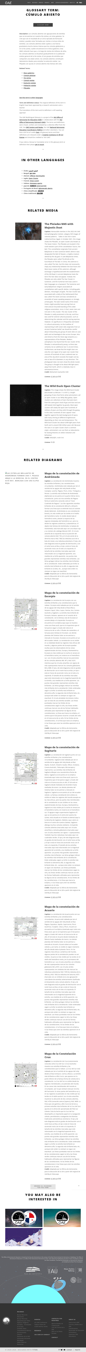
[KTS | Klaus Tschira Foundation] (70, 1270)
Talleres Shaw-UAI (40, 1324)
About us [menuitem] (72, 2)
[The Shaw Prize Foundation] (73, 1280)
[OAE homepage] (8, 2)
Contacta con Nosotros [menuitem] (61, 2)
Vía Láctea (27, 78)
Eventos (37, 1319)
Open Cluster (33, 178)
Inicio (29, 2)
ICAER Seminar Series (41, 1326)
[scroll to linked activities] (78, 1185)
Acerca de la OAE (74, 1322)
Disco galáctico (29, 73)
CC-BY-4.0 (54, 377)
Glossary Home (43, 25)
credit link (60, 438)
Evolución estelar (30, 83)
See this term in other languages (31, 98)
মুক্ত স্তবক (32, 173)
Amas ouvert (34, 181)
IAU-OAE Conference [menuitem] (40, 1322)
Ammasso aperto (36, 183)
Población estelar (30, 86)
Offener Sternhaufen (37, 176)
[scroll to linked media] (43, 149)
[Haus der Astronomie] (30, 1270)
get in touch (39, 145)
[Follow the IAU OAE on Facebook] (59, 1350)
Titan (35, 1350)
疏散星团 (41, 191)
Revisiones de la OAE (23, 1336)
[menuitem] (34, 2)
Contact (55, 1337)
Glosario (19, 1334)
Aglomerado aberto (45, 188)
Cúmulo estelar (29, 80)
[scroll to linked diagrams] (43, 449)
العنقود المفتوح (33, 171)
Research (47, 2)
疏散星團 (40, 193)
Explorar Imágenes (23, 1322)
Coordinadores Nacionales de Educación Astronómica (76, 1330)
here (37, 132)
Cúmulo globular (30, 76)
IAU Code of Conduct (42, 1334)
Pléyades (27, 88)
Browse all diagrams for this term (43, 1186)
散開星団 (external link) (38, 186)
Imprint (77, 1350)
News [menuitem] (52, 2)
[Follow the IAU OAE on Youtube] (81, 2)
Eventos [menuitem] (41, 2)
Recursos (34, 2)
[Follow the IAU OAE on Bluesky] (61, 1350)
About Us (72, 1319)
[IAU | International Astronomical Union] (50, 1270)
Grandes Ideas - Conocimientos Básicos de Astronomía (24, 1330)
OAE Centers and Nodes (34, 127)
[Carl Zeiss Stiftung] (56, 1280)
